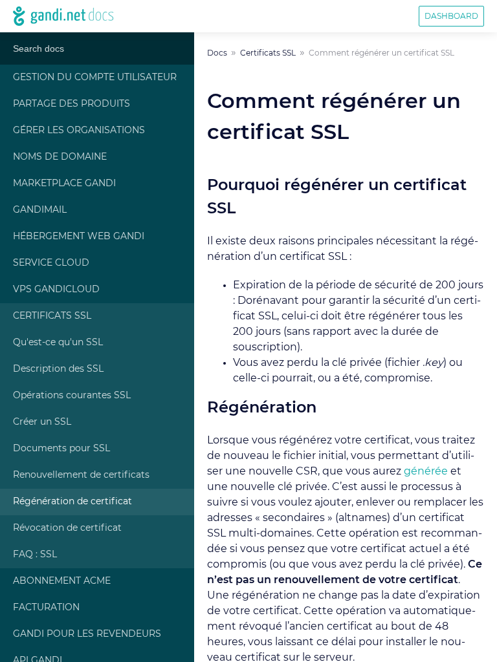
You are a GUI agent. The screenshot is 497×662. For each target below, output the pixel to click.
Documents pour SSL (61, 448)
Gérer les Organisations (79, 130)
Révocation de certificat (67, 528)
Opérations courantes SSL (72, 395)
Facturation (46, 607)
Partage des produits (71, 104)
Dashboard (451, 16)
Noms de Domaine (60, 157)
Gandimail (40, 210)
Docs (217, 53)
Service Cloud (51, 263)
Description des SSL (58, 369)
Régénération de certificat (72, 501)
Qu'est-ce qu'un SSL (58, 342)
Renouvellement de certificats (81, 475)
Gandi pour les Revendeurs (87, 634)
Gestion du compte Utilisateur (95, 77)
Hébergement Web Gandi (78, 236)
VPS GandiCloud (56, 289)
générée (426, 471)
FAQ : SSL (35, 554)
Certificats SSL (52, 316)
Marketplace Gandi (64, 183)
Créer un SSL (42, 422)
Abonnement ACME (62, 581)
